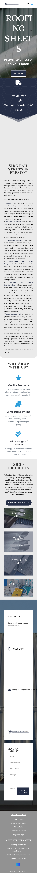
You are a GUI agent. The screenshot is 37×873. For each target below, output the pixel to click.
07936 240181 (21, 859)
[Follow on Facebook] (18, 864)
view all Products (18, 503)
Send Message (23, 791)
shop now (18, 522)
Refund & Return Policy (18, 823)
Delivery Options (18, 819)
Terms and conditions (18, 831)
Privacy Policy (18, 827)
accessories (18, 584)
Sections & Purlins (18, 562)
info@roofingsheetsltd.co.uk (21, 855)
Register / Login (18, 835)
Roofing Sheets (18, 515)
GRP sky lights (18, 538)
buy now (18, 73)
